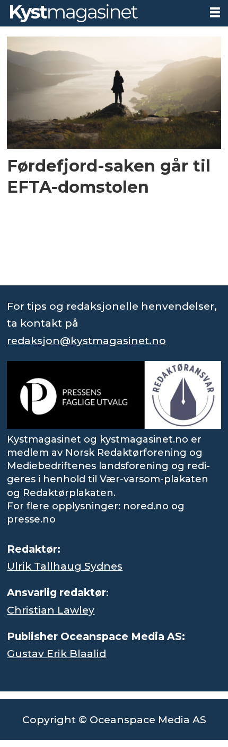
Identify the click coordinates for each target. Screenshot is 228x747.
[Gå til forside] (100, 13)
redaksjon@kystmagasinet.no (86, 340)
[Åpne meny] (215, 12)
